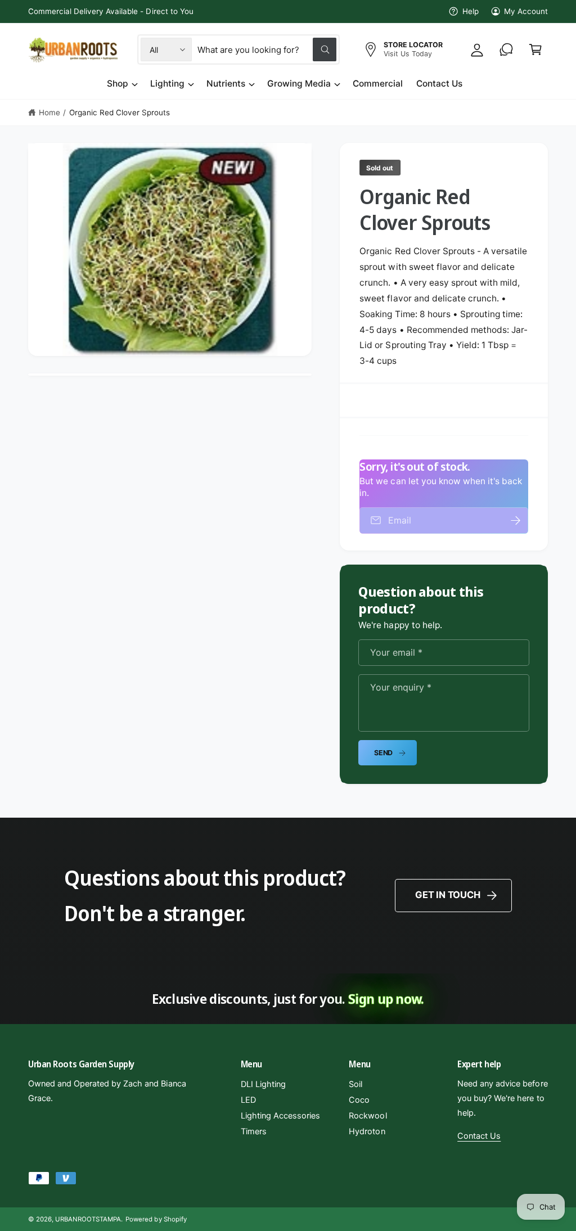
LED (248, 1100)
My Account (526, 11)
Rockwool (367, 1116)
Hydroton (367, 1131)
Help (470, 11)
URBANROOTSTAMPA (88, 1219)
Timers (254, 1131)
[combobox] (267, 49)
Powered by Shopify (155, 1219)
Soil (355, 1084)
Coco (359, 1100)
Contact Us (479, 1136)
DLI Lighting (263, 1084)
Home (49, 112)
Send (383, 752)
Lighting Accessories (280, 1116)
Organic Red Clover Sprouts (119, 112)
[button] (535, 49)
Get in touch (447, 894)
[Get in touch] (506, 49)
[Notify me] (515, 520)
